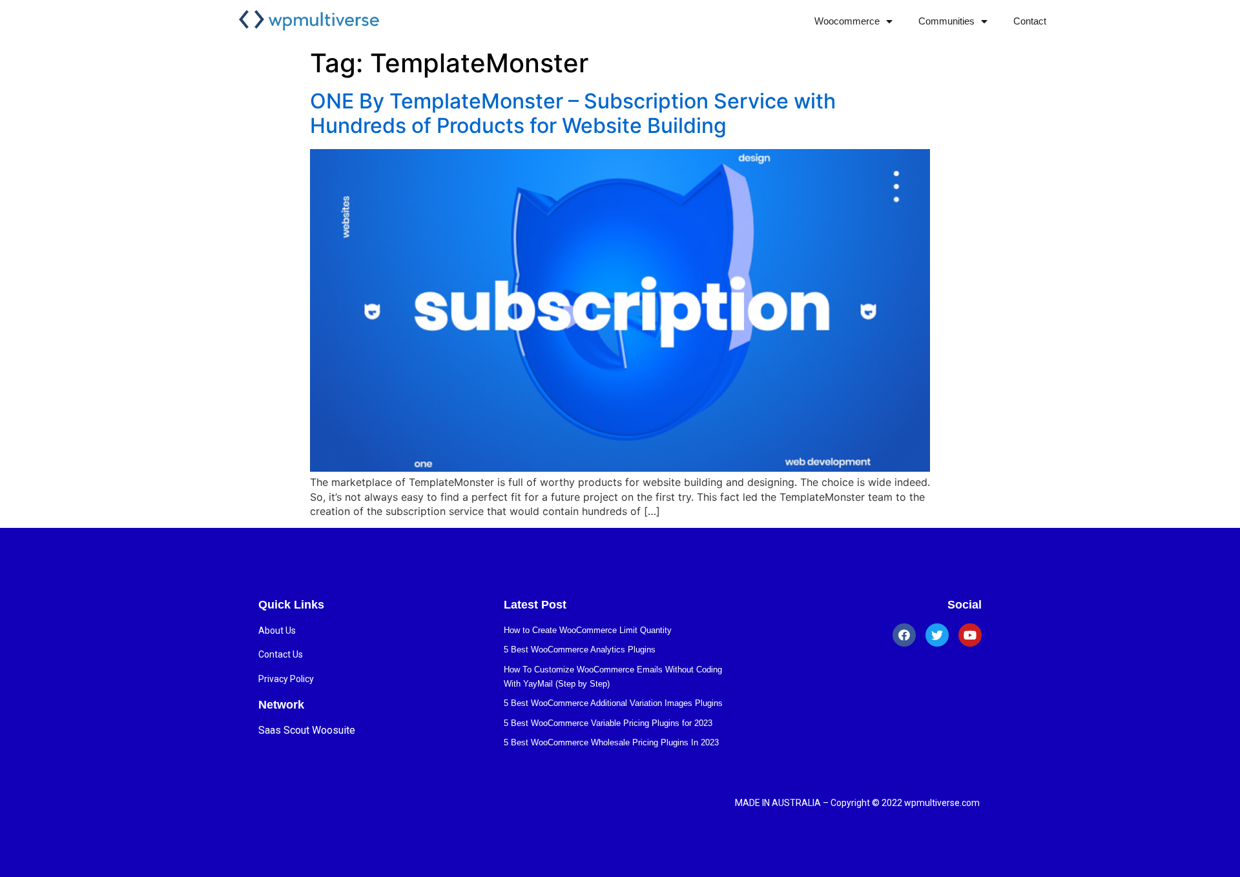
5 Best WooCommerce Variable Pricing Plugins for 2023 (608, 723)
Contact (1029, 20)
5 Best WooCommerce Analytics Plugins (580, 649)
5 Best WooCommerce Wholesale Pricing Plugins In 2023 (611, 742)
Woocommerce (847, 20)
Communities (946, 20)
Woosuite (333, 730)
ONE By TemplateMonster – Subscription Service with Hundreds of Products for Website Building (573, 113)
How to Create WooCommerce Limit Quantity (588, 630)
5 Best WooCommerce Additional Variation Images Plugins (613, 703)
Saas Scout (283, 730)
